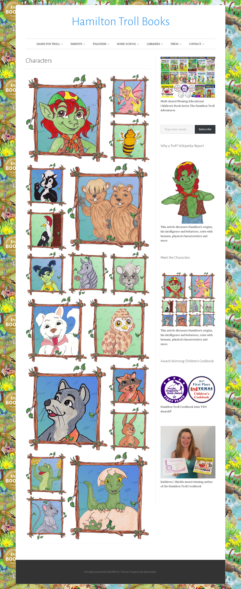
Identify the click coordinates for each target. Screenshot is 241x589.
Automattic (150, 571)
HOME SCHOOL (126, 44)
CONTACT (195, 44)
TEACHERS (99, 44)
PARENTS (76, 44)
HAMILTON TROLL (48, 44)
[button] (67, 118)
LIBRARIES (153, 44)
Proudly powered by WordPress (101, 571)
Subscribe (205, 129)
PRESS (175, 44)
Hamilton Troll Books (120, 21)
